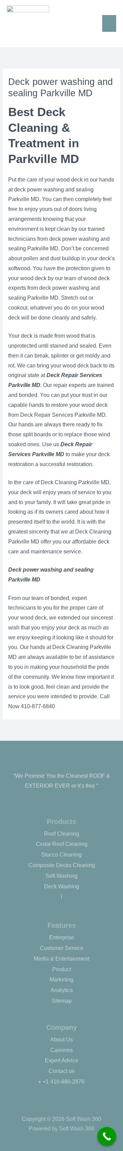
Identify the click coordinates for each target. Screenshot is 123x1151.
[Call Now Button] (106, 1136)
